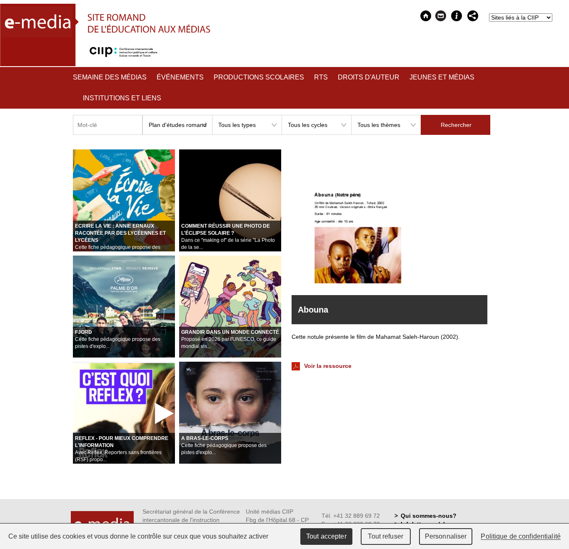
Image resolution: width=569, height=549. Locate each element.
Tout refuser (385, 536)
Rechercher (456, 125)
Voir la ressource (327, 366)
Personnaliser (446, 536)
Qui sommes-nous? (429, 515)
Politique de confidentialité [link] (521, 536)
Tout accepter (326, 536)
